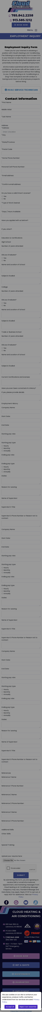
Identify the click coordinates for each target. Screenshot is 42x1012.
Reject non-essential (28, 1007)
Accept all (10, 1007)
